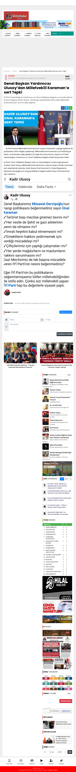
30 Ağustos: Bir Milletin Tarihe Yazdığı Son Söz (55, 385)
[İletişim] (51, 2)
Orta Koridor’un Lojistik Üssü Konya (61, 392)
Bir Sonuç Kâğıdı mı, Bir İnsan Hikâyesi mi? (55, 458)
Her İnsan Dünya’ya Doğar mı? (59, 407)
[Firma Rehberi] (55, 2)
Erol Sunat (54, 428)
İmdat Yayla (55, 413)
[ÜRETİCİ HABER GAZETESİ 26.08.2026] (57, 649)
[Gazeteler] (62, 2)
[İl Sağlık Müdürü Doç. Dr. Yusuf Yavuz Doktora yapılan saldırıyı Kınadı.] (49, 739)
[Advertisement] (38, 52)
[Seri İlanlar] (58, 2)
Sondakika (20, 764)
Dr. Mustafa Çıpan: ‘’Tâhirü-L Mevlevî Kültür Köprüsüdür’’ (55, 506)
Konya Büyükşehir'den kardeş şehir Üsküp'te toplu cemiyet (57, 499)
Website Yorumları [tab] (65, 312)
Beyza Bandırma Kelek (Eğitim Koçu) (59, 381)
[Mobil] (42, 2)
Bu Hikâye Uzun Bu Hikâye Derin (60, 430)
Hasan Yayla (55, 390)
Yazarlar (51, 764)
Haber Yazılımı (52, 770)
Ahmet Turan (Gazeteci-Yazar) (60, 398)
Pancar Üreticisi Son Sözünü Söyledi (59, 416)
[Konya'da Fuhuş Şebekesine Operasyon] (49, 725)
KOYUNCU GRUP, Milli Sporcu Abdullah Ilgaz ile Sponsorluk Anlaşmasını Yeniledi (55, 486)
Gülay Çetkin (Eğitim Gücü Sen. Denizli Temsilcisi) (61, 436)
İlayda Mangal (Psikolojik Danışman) (60, 453)
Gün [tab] (62, 479)
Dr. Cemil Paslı (56, 405)
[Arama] (46, 2)
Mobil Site (9, 764)
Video (42, 764)
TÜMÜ (69, 375)
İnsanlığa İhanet (55, 402)
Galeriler (32, 764)
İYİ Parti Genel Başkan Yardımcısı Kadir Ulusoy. (32, 303)
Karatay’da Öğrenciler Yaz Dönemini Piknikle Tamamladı (56, 513)
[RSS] (70, 2)
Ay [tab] (70, 479)
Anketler (61, 764)
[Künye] (66, 2)
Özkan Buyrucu (56, 420)
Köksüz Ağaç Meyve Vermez (59, 447)
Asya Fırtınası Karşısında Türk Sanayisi (59, 423)
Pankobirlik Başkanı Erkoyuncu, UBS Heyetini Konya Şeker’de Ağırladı (57, 492)
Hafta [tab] (66, 479)
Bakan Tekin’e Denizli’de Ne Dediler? (54, 441)
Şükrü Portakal (56, 445)
